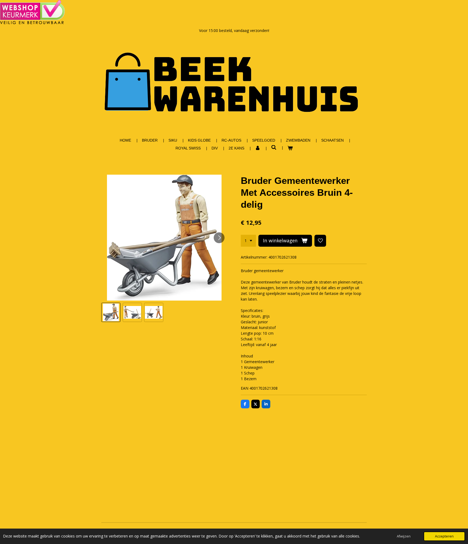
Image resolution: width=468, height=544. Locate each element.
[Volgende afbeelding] (219, 237)
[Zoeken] (274, 147)
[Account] (258, 148)
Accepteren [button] (444, 536)
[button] (111, 312)
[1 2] (248, 241)
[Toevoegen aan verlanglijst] (320, 241)
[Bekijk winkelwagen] (290, 148)
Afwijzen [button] (404, 536)
